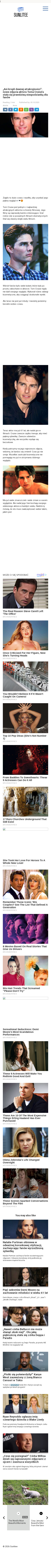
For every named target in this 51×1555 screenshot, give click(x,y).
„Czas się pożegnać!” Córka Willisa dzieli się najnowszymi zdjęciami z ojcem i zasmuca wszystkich (24, 1458)
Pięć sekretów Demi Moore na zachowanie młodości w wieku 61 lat (25, 1291)
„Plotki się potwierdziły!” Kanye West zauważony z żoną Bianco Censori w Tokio (22, 1377)
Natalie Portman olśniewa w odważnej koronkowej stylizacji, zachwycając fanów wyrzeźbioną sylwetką (23, 1247)
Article (5, 105)
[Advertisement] (25, 54)
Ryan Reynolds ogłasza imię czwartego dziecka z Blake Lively (23, 1418)
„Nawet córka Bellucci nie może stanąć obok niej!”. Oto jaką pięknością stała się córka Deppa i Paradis (24, 1334)
